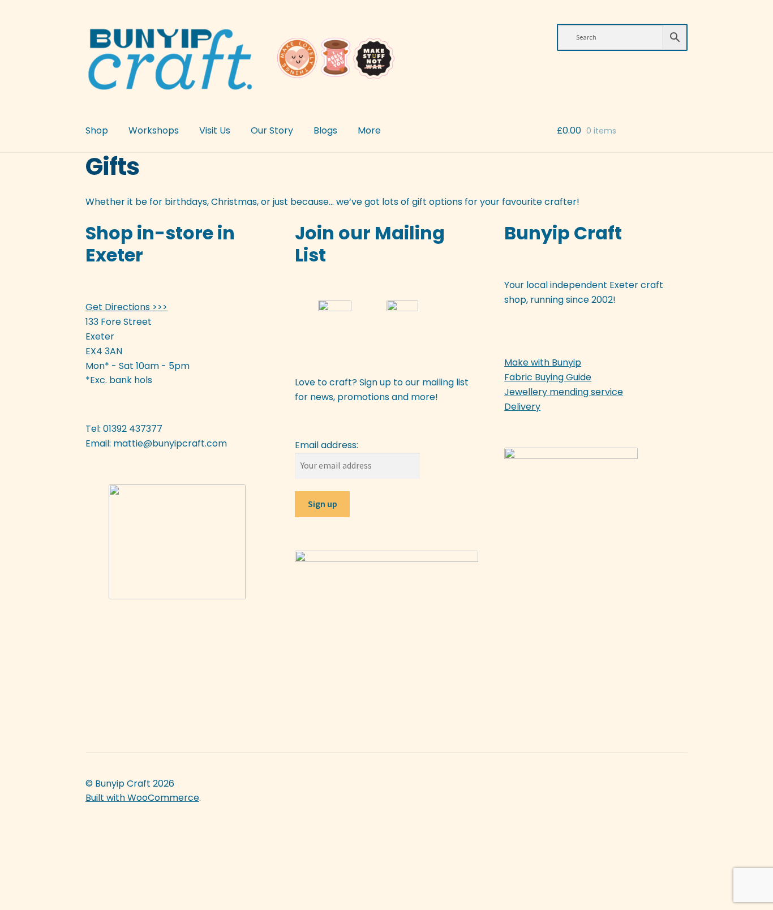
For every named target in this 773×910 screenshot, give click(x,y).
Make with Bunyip (542, 362)
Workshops (153, 130)
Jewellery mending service (563, 391)
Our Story (272, 130)
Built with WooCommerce (142, 797)
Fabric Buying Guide (547, 377)
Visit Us (214, 130)
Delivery (522, 406)
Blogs (325, 130)
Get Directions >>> (126, 307)
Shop (96, 130)
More (369, 130)
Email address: (326, 445)
